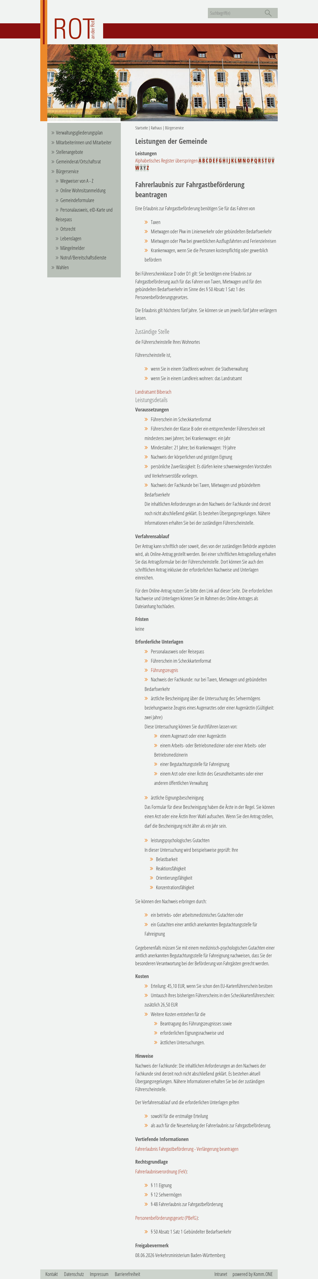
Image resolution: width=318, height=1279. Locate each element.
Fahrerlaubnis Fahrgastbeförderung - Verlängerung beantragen (186, 1148)
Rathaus (156, 128)
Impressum (99, 1274)
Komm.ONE (263, 1274)
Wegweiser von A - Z (76, 180)
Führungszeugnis (164, 670)
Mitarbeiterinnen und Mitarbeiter (84, 142)
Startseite (141, 128)
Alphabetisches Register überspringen (166, 160)
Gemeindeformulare (77, 200)
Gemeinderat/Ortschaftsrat (78, 161)
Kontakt (51, 1274)
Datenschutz (74, 1274)
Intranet (220, 1274)
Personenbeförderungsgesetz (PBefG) (166, 1217)
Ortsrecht (67, 228)
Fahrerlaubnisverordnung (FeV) (161, 1171)
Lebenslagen (70, 238)
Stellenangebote (69, 151)
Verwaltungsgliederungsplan (79, 132)
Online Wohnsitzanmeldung (82, 190)
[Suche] (268, 13)
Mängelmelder (72, 248)
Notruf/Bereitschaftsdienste (83, 257)
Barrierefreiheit (127, 1274)
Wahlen (62, 267)
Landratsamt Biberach (153, 391)
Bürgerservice (67, 171)
